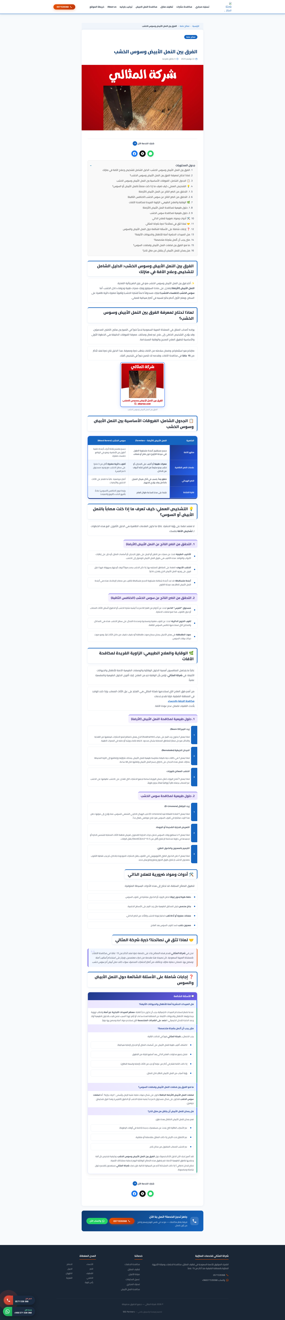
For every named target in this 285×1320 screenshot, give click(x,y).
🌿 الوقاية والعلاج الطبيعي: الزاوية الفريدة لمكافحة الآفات (159, 202)
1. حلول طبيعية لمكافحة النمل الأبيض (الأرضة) (166, 207)
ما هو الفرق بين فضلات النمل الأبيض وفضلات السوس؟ (161, 245)
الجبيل (69, 1269)
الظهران (69, 1273)
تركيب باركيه (126, 7)
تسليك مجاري (202, 7)
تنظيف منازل (166, 7)
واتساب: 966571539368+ (213, 1280)
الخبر (91, 1269)
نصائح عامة (184, 26)
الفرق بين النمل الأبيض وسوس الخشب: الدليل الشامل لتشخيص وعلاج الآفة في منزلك (146, 170)
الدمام (69, 1264)
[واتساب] (150, 153)
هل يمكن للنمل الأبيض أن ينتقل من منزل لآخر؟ (166, 250)
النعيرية (69, 1278)
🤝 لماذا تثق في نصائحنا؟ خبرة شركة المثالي (168, 223)
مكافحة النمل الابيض (146, 7)
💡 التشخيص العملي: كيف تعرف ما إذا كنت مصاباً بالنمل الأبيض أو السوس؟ (151, 186)
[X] (142, 153)
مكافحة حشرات (184, 7)
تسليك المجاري (133, 1284)
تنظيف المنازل (134, 1269)
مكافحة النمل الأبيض (130, 1289)
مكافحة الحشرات (132, 1264)
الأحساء (90, 1264)
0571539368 (63, 7)
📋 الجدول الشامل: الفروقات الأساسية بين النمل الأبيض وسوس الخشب (153, 180)
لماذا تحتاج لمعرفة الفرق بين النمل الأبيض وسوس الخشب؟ (160, 175)
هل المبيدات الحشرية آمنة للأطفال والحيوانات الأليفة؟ (162, 234)
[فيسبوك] (134, 153)
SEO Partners (129, 1311)
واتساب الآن (95, 1221)
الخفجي (90, 1278)
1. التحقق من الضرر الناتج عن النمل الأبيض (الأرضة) (164, 191)
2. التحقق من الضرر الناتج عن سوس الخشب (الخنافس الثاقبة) (159, 197)
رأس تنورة (89, 1282)
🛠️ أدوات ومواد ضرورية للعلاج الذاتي (171, 218)
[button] (142, 165)
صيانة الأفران (134, 1274)
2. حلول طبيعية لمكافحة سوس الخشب (170, 213)
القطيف (89, 1273)
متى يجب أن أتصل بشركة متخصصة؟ (172, 239)
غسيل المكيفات (133, 1279)
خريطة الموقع (97, 7)
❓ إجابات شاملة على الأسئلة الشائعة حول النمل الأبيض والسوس (156, 229)
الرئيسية (195, 26)
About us (111, 7)
